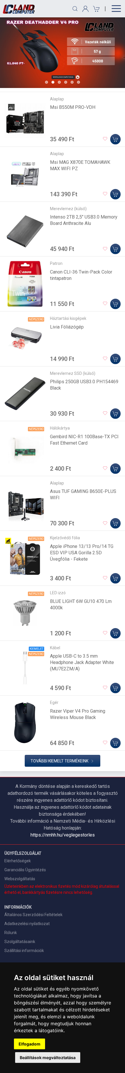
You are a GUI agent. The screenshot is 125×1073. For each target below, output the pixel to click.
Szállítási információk (24, 950)
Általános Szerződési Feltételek (33, 914)
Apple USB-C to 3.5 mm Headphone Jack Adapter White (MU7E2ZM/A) (82, 662)
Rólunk (10, 932)
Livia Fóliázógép (67, 327)
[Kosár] (95, 9)
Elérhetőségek (17, 861)
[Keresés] (75, 8)
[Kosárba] (115, 139)
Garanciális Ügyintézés (25, 869)
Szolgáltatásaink (19, 941)
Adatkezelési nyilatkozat (27, 923)
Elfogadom (29, 1043)
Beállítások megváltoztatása (48, 1057)
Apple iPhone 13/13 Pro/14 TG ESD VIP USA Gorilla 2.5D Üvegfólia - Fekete (81, 553)
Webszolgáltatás (19, 878)
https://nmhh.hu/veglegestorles (63, 835)
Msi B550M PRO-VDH (72, 107)
